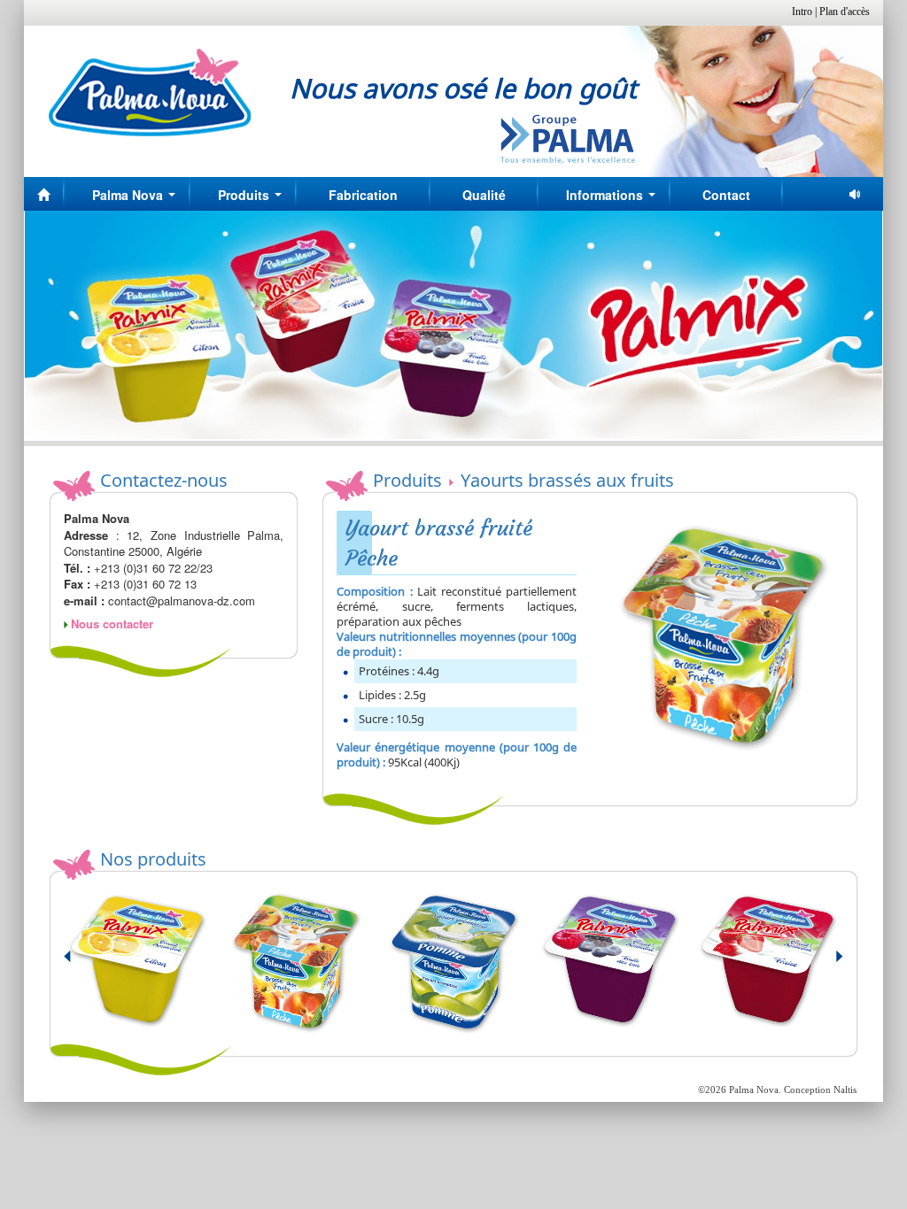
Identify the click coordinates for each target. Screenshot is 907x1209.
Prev (78, 964)
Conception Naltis (820, 1089)
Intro (802, 11)
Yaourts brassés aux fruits (567, 480)
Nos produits (153, 859)
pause (856, 194)
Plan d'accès (844, 11)
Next (829, 964)
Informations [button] (614, 200)
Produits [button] (253, 200)
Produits (407, 480)
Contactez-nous (164, 480)
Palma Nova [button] (137, 200)
